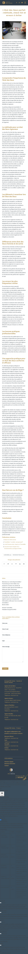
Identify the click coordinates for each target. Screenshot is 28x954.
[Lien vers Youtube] (22, 3)
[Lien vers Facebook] (17, 3)
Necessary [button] (2, 818)
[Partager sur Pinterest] (16, 564)
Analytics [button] (2, 920)
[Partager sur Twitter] (8, 564)
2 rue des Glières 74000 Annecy (12, 700)
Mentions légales (8, 762)
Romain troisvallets (19, 555)
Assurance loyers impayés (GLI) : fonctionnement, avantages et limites (12, 548)
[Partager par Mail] (24, 564)
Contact (6, 766)
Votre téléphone (6, 635)
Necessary (4, 820)
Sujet (3, 641)
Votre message (5, 647)
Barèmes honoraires (9, 764)
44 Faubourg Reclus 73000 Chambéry (11, 708)
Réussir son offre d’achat (10, 540)
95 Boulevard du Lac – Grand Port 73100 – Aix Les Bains (13, 689)
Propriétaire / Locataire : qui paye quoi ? (13, 542)
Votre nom (4, 623)
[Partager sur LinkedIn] (20, 564)
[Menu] (24, 2)
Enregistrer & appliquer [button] (5, 953)
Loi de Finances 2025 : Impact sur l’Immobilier (15, 544)
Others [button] (1, 943)
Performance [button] (3, 911)
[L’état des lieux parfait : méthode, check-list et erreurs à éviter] (14, 30)
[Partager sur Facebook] (4, 564)
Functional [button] (2, 901)
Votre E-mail (5, 629)
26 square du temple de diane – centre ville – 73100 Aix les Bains (12, 693)
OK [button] (0, 789)
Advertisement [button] (3, 932)
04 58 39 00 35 (14, 695)
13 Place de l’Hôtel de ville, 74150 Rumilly (12, 717)
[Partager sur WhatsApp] (12, 564)
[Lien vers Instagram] (19, 3)
